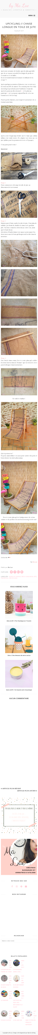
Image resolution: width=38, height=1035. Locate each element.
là (7, 93)
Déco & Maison (27, 576)
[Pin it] (21, 571)
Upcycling (13, 578)
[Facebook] (14, 571)
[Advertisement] (19, 766)
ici (22, 91)
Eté (35, 576)
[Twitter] (11, 571)
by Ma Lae (19, 5)
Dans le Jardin (15, 576)
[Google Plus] (18, 571)
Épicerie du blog (31, 1032)
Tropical (4, 578)
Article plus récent (11, 788)
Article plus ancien (26, 791)
